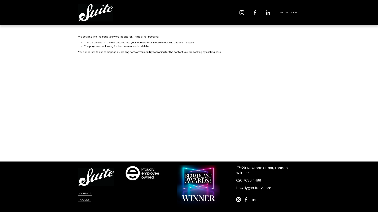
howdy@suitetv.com (253, 188)
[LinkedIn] (268, 13)
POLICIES (84, 199)
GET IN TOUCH (288, 12)
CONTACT (85, 193)
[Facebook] (255, 13)
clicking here (127, 52)
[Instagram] (242, 13)
